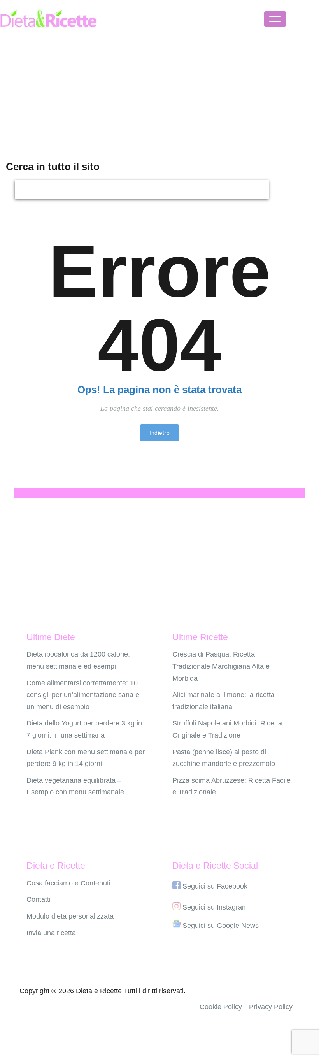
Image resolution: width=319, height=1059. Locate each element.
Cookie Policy (221, 1007)
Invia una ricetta (51, 933)
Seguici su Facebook (214, 886)
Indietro (159, 433)
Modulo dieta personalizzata (70, 916)
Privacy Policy (271, 1007)
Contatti (38, 899)
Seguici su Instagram (215, 907)
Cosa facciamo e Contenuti (68, 883)
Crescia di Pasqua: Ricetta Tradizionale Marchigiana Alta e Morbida (221, 666)
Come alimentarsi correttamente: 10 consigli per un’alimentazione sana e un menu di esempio (82, 695)
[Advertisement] (159, 92)
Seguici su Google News (220, 925)
